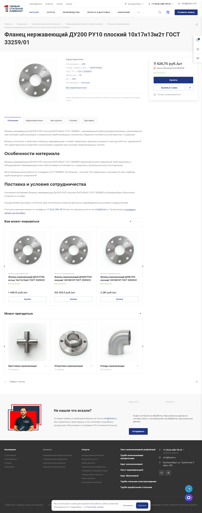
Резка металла (88, 478)
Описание (13, 120)
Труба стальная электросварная (138, 481)
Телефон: (170, 402)
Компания (10, 449)
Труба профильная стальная (136, 487)
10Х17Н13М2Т (96, 68)
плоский (85, 82)
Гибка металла (88, 463)
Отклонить (128, 505)
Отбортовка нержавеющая (68, 366)
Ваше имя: (134, 402)
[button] (130, 221)
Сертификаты (10, 459)
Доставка (89, 120)
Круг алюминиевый (131, 464)
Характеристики (34, 120)
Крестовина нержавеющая (22, 366)
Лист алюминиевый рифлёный (138, 449)
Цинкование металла (92, 482)
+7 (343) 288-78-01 (161, 3)
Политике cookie (94, 507)
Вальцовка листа (89, 459)
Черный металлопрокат (54, 467)
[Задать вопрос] (189, 88)
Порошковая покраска (92, 474)
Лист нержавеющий (131, 470)
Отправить (138, 431)
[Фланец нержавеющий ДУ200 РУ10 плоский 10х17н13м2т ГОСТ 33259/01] (35, 80)
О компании (10, 455)
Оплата (73, 120)
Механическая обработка (94, 467)
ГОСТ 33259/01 (85, 71)
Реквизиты (9, 467)
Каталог (47, 449)
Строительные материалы (55, 459)
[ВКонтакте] (161, 472)
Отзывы (8, 463)
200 (83, 64)
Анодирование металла (93, 455)
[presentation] (4, 269)
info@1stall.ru (101, 209)
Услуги (85, 449)
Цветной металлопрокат (54, 463)
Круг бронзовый (129, 475)
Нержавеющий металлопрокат (57, 455)
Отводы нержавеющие (112, 366)
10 (80, 75)
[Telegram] (168, 472)
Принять (142, 505)
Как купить (56, 120)
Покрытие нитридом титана (95, 471)
